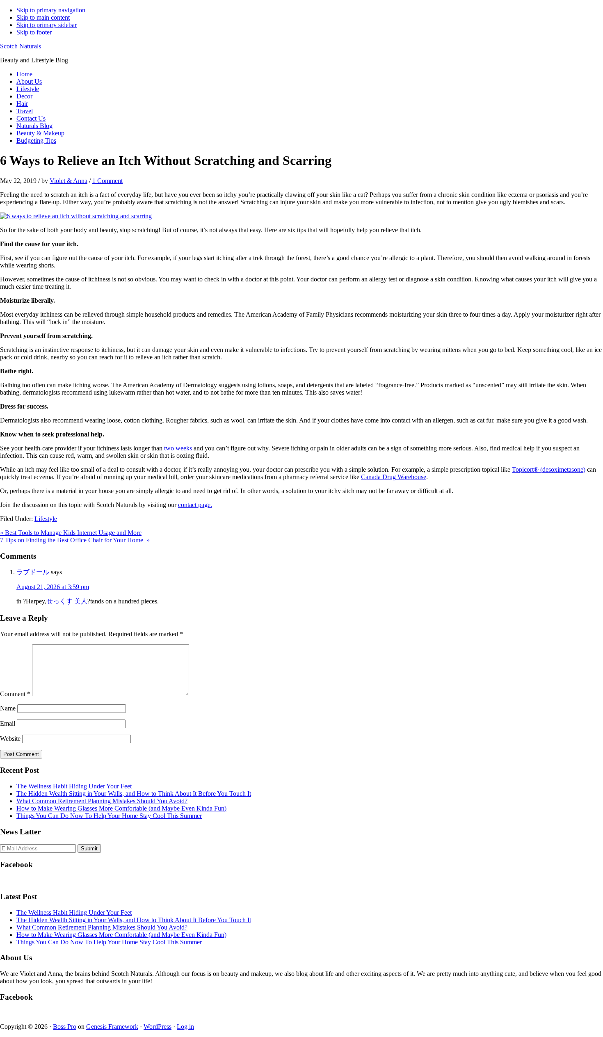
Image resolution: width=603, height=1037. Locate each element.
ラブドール (32, 572)
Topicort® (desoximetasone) (548, 469)
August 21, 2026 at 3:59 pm (52, 586)
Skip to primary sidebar (46, 24)
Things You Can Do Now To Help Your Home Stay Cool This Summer (109, 815)
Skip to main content (43, 17)
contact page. (195, 504)
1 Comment (107, 180)
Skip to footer (34, 32)
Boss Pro (64, 1026)
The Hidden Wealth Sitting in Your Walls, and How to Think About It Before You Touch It (133, 793)
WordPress (157, 1026)
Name (8, 708)
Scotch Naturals (20, 46)
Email (7, 723)
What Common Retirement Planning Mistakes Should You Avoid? (101, 800)
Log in (185, 1026)
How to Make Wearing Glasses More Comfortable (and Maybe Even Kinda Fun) (121, 808)
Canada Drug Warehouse (393, 476)
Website (10, 738)
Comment (15, 693)
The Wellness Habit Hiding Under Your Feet (74, 786)
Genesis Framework (112, 1026)
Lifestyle (45, 518)
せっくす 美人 (66, 601)
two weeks (178, 448)
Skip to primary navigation (50, 10)
